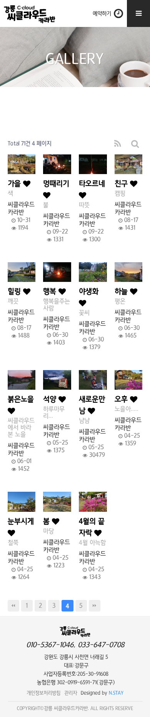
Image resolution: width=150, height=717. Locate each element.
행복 (50, 291)
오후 (122, 399)
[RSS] (117, 144)
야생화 (88, 291)
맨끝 (94, 605)
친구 (122, 184)
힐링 (15, 291)
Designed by (102, 692)
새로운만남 (92, 405)
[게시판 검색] (135, 144)
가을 (15, 184)
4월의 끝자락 (92, 527)
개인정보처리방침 (43, 692)
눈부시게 (21, 521)
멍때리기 (56, 184)
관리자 (70, 692)
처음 (13, 605)
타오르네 (92, 184)
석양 (50, 399)
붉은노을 (21, 399)
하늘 (122, 291)
